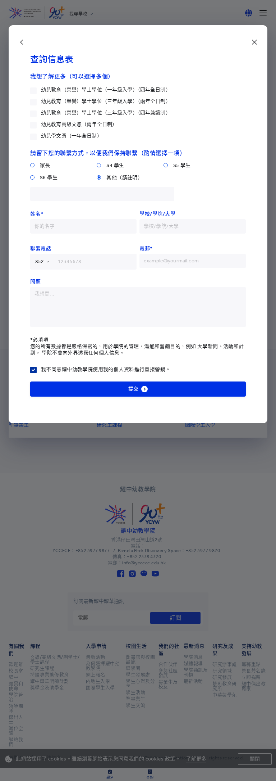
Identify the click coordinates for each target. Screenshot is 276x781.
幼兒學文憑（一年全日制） (71, 136)
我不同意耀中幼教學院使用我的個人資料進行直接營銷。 (106, 369)
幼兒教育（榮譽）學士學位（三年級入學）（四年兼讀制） (106, 113)
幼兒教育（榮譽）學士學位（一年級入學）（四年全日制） (106, 90)
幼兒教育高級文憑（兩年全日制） (79, 124)
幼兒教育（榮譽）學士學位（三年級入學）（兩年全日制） (106, 101)
